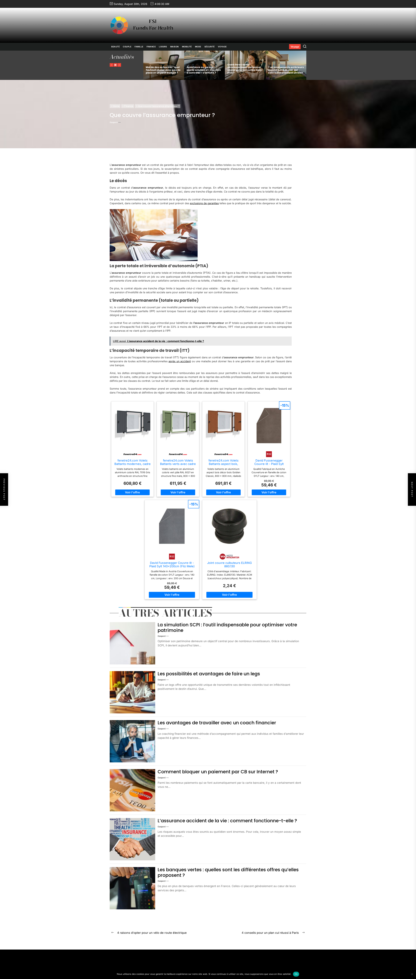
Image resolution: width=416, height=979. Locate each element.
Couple (127, 46)
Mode (198, 46)
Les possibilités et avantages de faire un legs (209, 674)
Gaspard (113, 122)
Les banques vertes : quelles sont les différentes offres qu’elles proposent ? (228, 872)
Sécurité (209, 46)
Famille (139, 46)
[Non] (412, 974)
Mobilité (187, 46)
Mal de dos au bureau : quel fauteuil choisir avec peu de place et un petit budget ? (163, 70)
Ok (296, 974)
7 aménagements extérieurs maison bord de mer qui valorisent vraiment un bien (286, 70)
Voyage (222, 46)
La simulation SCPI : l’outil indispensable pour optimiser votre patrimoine (227, 628)
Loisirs (163, 46)
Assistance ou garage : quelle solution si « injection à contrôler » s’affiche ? (204, 70)
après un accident (180, 361)
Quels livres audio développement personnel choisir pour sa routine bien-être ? (245, 68)
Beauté (115, 46)
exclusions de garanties (204, 203)
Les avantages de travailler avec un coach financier (217, 723)
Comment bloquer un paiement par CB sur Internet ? (218, 772)
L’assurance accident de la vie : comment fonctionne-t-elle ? (227, 821)
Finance (151, 46)
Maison (174, 46)
